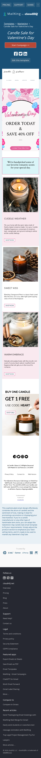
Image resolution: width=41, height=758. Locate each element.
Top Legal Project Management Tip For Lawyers (19, 737)
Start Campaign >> (20, 45)
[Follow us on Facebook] (12, 577)
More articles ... (9, 745)
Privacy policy (8, 639)
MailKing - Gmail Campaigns (14, 674)
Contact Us (20, 474)
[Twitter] (18, 456)
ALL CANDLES (8, 80)
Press (5, 603)
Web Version (32, 474)
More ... (6, 694)
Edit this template (20, 60)
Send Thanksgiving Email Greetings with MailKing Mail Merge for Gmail (19, 717)
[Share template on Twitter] (20, 54)
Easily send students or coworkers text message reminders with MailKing (18, 727)
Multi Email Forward (11, 684)
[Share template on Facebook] (16, 54)
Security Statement (10, 644)
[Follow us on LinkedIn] (4, 577)
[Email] (26, 456)
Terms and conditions (12, 634)
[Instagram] (22, 456)
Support (18, 4)
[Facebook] (14, 456)
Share (30, 4)
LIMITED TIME (24, 80)
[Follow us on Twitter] (8, 577)
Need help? (7, 618)
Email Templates (10, 669)
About (5, 608)
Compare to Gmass (11, 704)
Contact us (7, 623)
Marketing (22, 23)
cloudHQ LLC (7, 753)
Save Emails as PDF (10, 664)
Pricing (6, 4)
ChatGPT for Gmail (10, 679)
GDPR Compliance (10, 649)
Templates (9, 23)
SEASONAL (17, 80)
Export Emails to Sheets (12, 659)
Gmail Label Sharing (11, 689)
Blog (5, 598)
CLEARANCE (32, 80)
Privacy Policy (9, 474)
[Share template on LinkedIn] (25, 54)
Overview (7, 588)
